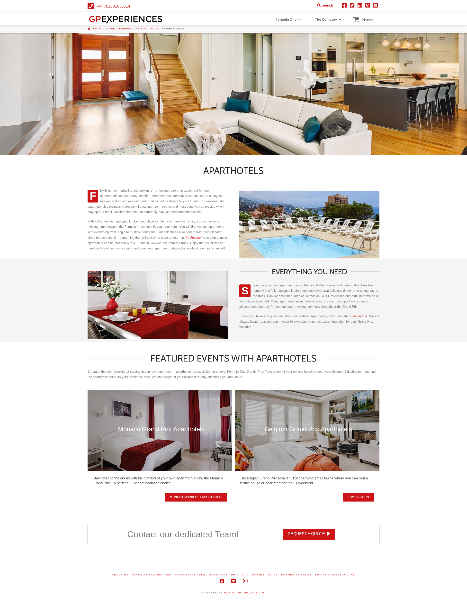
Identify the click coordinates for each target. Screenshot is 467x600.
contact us (359, 316)
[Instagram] (245, 581)
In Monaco (193, 237)
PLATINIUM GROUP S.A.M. (245, 592)
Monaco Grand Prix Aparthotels (161, 429)
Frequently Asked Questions (201, 574)
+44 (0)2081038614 (113, 6)
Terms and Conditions (151, 574)
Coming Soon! (358, 497)
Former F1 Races (296, 574)
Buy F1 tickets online (335, 574)
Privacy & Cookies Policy (254, 574)
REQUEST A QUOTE (306, 534)
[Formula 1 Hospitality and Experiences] (126, 18)
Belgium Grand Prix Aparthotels (308, 429)
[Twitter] (233, 581)
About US (120, 574)
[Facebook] (222, 581)
